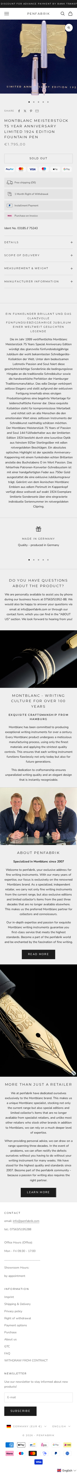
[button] (67, 1470)
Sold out (38, 158)
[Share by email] (37, 111)
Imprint (9, 1297)
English (59, 1426)
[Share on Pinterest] (31, 111)
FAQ (7, 1353)
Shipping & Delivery (17, 1304)
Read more (38, 954)
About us (10, 1339)
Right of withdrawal (17, 1318)
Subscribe (20, 1411)
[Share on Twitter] (25, 111)
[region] (38, 539)
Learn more (38, 1192)
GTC (7, 1346)
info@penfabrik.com (26, 1221)
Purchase (10, 1332)
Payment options (15, 1325)
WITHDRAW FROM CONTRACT (26, 1360)
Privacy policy (13, 1311)
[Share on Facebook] (19, 111)
